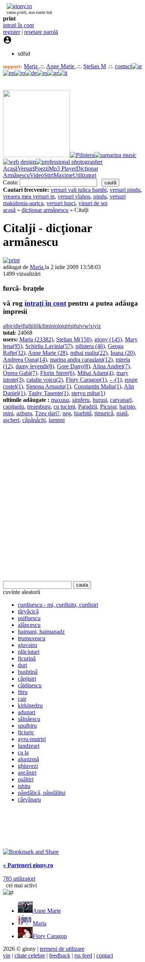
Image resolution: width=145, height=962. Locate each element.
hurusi (100, 400)
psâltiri (25, 779)
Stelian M (94, 66)
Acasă (10, 168)
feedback (59, 955)
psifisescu (29, 618)
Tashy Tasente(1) (48, 393)
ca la (23, 752)
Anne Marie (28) (47, 353)
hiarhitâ (82, 413)
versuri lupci (60, 203)
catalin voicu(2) (44, 380)
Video (37, 175)
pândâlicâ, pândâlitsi (41, 793)
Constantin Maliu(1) (97, 386)
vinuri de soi (92, 203)
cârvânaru (29, 799)
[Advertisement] (72, 502)
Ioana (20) (122, 353)
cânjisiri (27, 678)
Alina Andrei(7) (111, 366)
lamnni (57, 420)
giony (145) (108, 339)
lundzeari (28, 746)
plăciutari (28, 652)
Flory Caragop (50, 936)
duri (22, 665)
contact (123, 66)
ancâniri (27, 772)
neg (66, 413)
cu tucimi (64, 406)
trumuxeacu (31, 638)
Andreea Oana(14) (25, 359)
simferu (81, 400)
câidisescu (30, 685)
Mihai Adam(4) (95, 373)
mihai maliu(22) (88, 353)
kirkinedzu (30, 705)
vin (6, 955)
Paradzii (87, 406)
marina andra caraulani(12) (81, 359)
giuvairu (27, 645)
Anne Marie (61, 66)
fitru (23, 692)
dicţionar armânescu (45, 210)
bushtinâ (28, 672)
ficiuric (26, 732)
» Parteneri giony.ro (28, 865)
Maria (31, 66)
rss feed (83, 955)
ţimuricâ (103, 413)
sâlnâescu (29, 719)
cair (22, 699)
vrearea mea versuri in (29, 196)
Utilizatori (84, 175)
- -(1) (116, 380)
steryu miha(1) (88, 393)
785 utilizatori (19, 878)
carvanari (121, 400)
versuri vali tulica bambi (79, 190)
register (11, 32)
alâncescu (29, 625)
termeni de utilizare (62, 949)
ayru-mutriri (32, 739)
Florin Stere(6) (57, 373)
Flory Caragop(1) (86, 380)
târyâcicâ (28, 611)
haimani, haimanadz (41, 631)
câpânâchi (34, 420)
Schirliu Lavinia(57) (48, 346)
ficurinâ (27, 658)
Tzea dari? (47, 413)
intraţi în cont (18, 25)
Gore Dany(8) (73, 366)
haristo (127, 406)
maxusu (60, 400)
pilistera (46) (90, 346)
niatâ (122, 413)
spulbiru (27, 725)
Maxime (63, 175)
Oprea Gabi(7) (20, 373)
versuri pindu (125, 190)
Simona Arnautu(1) (48, 386)
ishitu (24, 786)
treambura (39, 406)
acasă (9, 210)
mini (8, 413)
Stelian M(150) (73, 339)
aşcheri (11, 420)
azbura (24, 413)
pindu (100, 196)
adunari (26, 712)
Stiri (49, 175)
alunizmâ (28, 759)
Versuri (25, 168)
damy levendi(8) (35, 366)
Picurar (108, 406)
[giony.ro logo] (17, 6)
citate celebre (29, 955)
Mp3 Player (62, 168)
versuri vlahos (74, 196)
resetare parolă (41, 32)
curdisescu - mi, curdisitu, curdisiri (58, 605)
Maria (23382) (36, 339)
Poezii (41, 168)
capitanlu (13, 406)
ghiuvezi (28, 766)
